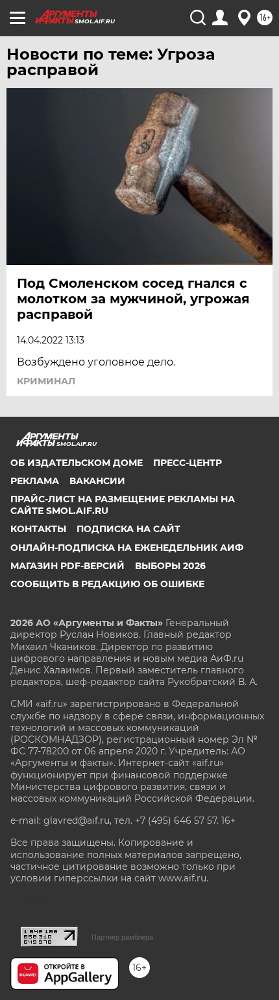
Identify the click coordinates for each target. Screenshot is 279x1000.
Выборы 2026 (170, 566)
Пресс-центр (187, 463)
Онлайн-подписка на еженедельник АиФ (126, 547)
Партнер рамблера (122, 937)
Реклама (34, 481)
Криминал (46, 381)
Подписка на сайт (128, 529)
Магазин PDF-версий (67, 566)
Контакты (38, 529)
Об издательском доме (76, 463)
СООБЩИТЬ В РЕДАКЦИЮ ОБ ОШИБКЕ (107, 584)
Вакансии (97, 481)
